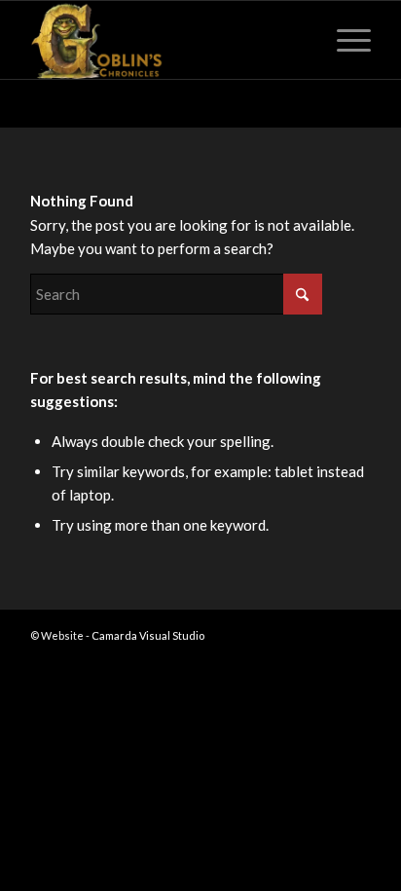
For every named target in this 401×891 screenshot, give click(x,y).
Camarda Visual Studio (147, 635)
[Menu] (344, 40)
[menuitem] (344, 40)
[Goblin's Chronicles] (166, 40)
